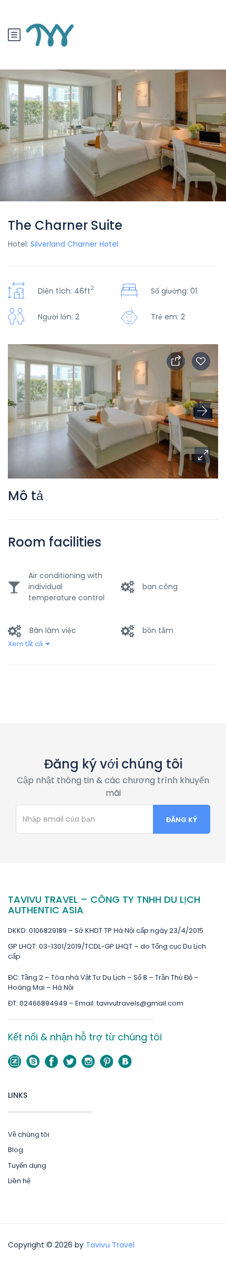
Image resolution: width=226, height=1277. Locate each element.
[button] (202, 455)
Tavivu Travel (110, 1245)
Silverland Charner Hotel (74, 244)
